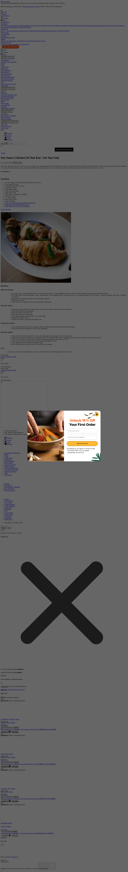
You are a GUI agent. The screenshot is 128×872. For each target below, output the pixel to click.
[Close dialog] (97, 414)
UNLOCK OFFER (82, 443)
